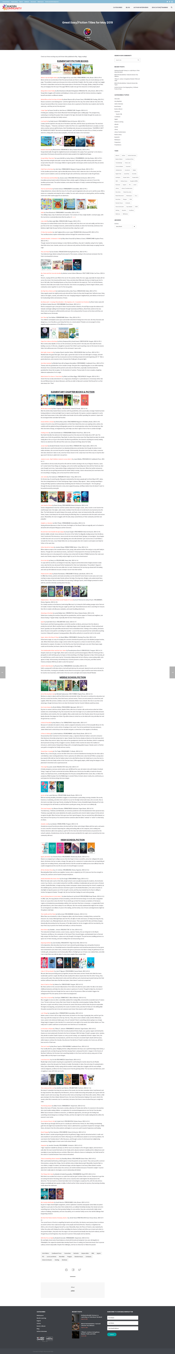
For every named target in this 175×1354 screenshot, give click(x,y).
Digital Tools (118, 173)
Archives (116, 223)
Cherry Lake (127, 162)
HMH (93, 1253)
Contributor (117, 116)
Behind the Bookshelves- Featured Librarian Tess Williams (126, 75)
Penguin (69, 1256)
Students (124, 210)
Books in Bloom (118, 109)
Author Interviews (141, 7)
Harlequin (118, 177)
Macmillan (61, 1256)
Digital (116, 119)
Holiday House (124, 181)
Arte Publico (45, 1253)
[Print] (66, 1269)
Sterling (57, 1260)
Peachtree (118, 199)
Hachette (76, 1253)
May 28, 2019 (87, 40)
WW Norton (125, 214)
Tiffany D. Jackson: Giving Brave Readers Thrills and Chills (127, 79)
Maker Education (127, 192)
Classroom (117, 111)
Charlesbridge (119, 162)
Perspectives (117, 142)
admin (88, 37)
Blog (128, 7)
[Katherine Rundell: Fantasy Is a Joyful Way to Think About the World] (75, 1318)
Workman (64, 1260)
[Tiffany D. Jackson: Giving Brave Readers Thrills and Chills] (75, 1334)
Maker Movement (120, 195)
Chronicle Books (119, 166)
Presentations (117, 145)
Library (116, 129)
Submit (112, 1334)
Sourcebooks (129, 206)
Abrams (117, 155)
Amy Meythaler (118, 101)
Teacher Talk (119, 114)
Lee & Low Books (51, 1256)
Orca (136, 195)
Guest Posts (126, 173)
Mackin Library (118, 134)
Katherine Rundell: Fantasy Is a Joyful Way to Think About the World (126, 71)
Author (123, 155)
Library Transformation (120, 132)
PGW (131, 199)
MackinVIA (116, 137)
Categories (117, 7)
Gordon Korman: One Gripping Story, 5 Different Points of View (126, 88)
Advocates (117, 99)
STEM (136, 206)
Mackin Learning (41, 1318)
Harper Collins (126, 177)
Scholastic (88, 1256)
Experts (116, 127)
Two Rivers (131, 210)
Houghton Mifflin (134, 181)
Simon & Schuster (47, 1260)
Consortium (67, 1253)
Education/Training (160, 7)
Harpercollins (85, 1253)
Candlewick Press (56, 1253)
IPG (43, 1256)
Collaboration (119, 170)
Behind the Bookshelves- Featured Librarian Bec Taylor (126, 84)
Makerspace (117, 139)
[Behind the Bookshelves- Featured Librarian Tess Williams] (75, 1326)
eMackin (116, 124)
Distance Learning (118, 122)
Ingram (99, 1253)
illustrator (118, 184)
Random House (79, 1256)
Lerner (134, 184)
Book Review (117, 106)
